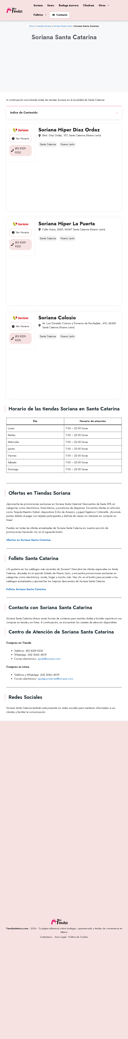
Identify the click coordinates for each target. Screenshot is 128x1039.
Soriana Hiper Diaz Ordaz (69, 129)
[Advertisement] (64, 69)
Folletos (38, 15)
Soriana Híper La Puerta (66, 223)
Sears (50, 5)
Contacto (61, 15)
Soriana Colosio (57, 317)
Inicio (31, 26)
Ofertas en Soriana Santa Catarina (28, 540)
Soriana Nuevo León (62, 26)
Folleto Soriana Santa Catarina (26, 589)
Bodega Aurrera (68, 5)
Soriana (38, 5)
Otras (102, 5)
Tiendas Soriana (43, 26)
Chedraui (88, 5)
